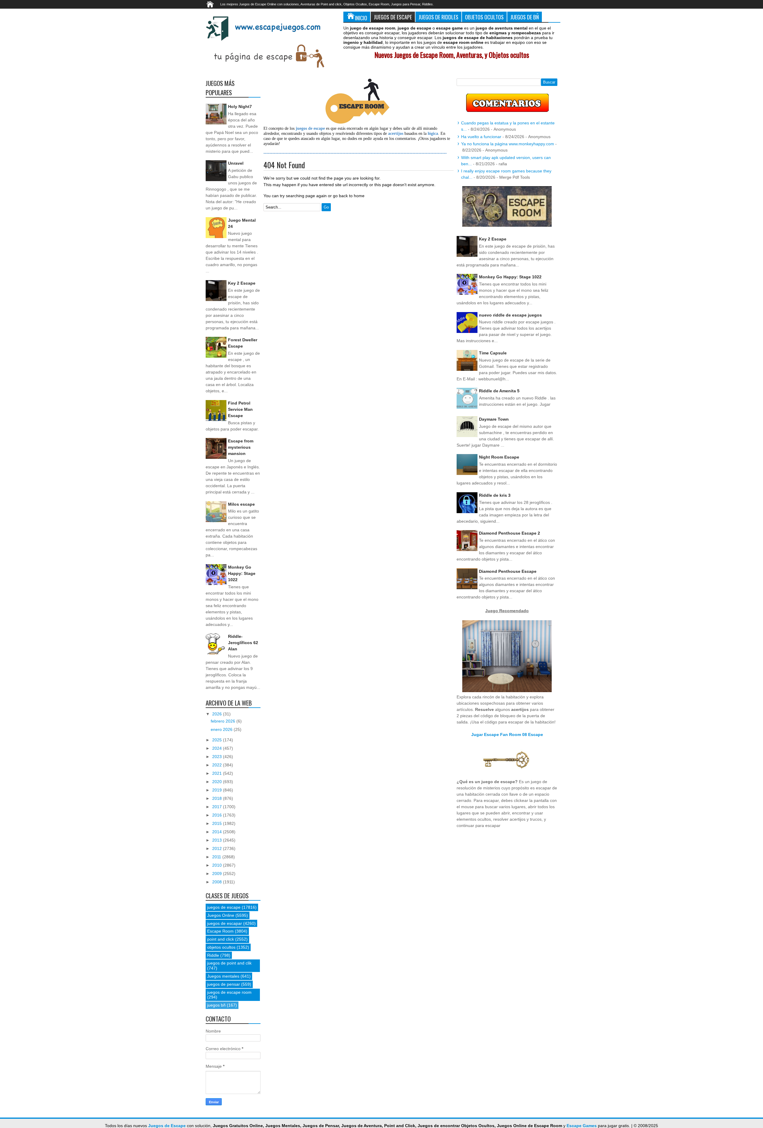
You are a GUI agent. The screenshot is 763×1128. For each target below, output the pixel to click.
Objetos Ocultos (484, 17)
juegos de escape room (229, 992)
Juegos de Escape (393, 17)
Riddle (213, 955)
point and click (220, 939)
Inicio (361, 18)
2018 (217, 798)
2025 (217, 739)
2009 (217, 873)
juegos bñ (216, 1005)
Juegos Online (220, 915)
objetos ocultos (221, 947)
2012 (217, 848)
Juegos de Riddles (438, 17)
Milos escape (241, 504)
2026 (217, 714)
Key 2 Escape (241, 283)
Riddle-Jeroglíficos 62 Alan (243, 642)
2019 (217, 790)
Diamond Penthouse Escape (507, 571)
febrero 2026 (223, 721)
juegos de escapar (224, 923)
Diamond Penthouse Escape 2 (509, 533)
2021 (217, 773)
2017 (217, 806)
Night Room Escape (499, 457)
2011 (217, 856)
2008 (217, 881)
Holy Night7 (240, 106)
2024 (217, 748)
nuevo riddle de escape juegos (510, 315)
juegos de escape (224, 907)
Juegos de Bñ (524, 17)
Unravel (236, 163)
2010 (217, 865)
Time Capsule (493, 353)
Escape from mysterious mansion (240, 447)
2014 (217, 831)
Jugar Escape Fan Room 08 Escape (507, 734)
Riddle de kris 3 (495, 495)
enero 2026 (222, 729)
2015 (217, 823)
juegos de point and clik (229, 963)
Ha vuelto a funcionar (481, 136)
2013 (217, 840)
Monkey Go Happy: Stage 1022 (241, 573)
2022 (217, 765)
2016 (217, 815)
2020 (217, 781)
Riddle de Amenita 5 (499, 390)
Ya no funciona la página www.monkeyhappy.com (507, 143)
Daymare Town (494, 419)
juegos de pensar (223, 984)
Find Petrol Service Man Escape (240, 409)
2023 (217, 756)
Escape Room (220, 931)
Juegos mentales (223, 976)
